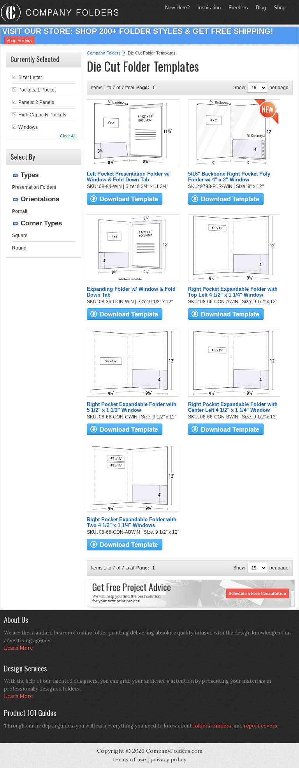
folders (201, 725)
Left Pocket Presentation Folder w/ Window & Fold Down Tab (128, 177)
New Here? (177, 8)
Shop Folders (19, 40)
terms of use (129, 759)
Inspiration (209, 8)
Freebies (236, 8)
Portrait (19, 211)
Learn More (18, 648)
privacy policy (168, 759)
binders (222, 725)
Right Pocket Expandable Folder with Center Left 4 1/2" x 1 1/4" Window (233, 407)
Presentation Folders (34, 187)
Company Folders (104, 53)
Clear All (67, 136)
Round (19, 248)
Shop (277, 8)
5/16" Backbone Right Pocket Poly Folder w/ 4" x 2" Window (229, 177)
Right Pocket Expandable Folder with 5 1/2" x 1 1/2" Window (131, 407)
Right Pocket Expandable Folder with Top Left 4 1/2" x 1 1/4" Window (233, 292)
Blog (261, 8)
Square (20, 235)
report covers (260, 725)
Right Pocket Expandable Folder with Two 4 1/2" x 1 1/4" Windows (131, 522)
